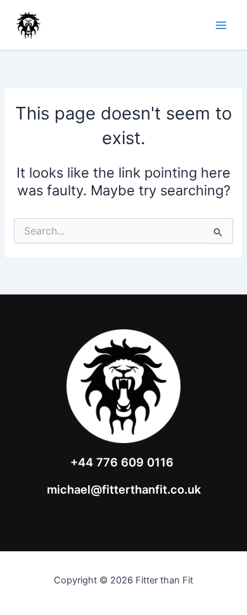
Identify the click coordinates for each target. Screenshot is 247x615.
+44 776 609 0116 (122, 462)
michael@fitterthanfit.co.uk (124, 489)
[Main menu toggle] (221, 25)
